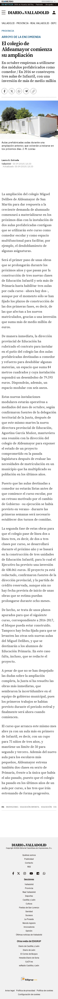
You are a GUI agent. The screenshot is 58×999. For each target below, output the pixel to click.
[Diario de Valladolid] (28, 12)
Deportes (29, 896)
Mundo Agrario (29, 923)
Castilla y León (29, 900)
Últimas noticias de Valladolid (29, 935)
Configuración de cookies (29, 994)
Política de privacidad (25, 990)
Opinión (29, 931)
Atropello (49, 4)
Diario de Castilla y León (29, 946)
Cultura (29, 904)
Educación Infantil (29, 807)
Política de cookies (45, 990)
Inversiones (12, 807)
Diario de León (29, 950)
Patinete (39, 4)
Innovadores (29, 927)
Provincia (23, 23)
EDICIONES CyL (47, 1)
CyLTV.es (29, 962)
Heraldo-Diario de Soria (29, 958)
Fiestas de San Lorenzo (29, 908)
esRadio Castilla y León (29, 965)
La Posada (29, 919)
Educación (46, 807)
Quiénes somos (29, 855)
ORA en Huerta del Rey (24, 4)
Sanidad (29, 911)
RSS (29, 867)
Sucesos (29, 915)
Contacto (29, 863)
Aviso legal (10, 990)
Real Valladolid (39, 23)
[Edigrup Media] (29, 979)
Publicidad (29, 859)
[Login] (54, 12)
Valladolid (8, 23)
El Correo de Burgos (29, 954)
